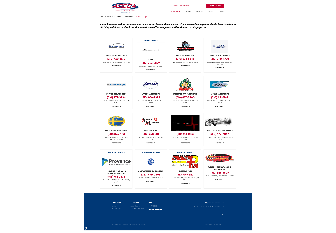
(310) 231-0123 (185, 134)
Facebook (219, 214)
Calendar (221, 11)
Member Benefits (135, 206)
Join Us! (114, 206)
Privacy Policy (208, 224)
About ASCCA (116, 202)
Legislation (199, 11)
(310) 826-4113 (116, 134)
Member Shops (141, 17)
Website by (217, 224)
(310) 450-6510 (116, 58)
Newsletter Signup (155, 209)
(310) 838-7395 (151, 97)
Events (150, 202)
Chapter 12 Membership (125, 17)
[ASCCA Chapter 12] (125, 8)
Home (102, 17)
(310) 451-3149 (219, 97)
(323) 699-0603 (150, 174)
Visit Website (116, 66)
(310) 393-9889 (151, 62)
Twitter (222, 214)
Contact (210, 11)
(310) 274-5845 (185, 58)
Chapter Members (174, 11)
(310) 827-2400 (185, 97)
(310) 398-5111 (151, 134)
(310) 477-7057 (219, 134)
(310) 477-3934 (116, 97)
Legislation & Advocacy (137, 208)
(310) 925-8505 (220, 172)
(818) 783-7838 (116, 176)
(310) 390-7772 (220, 58)
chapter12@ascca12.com (181, 6)
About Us (188, 11)
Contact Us (152, 206)
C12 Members (134, 202)
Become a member (215, 5)
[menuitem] (174, 11)
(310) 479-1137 (185, 174)
